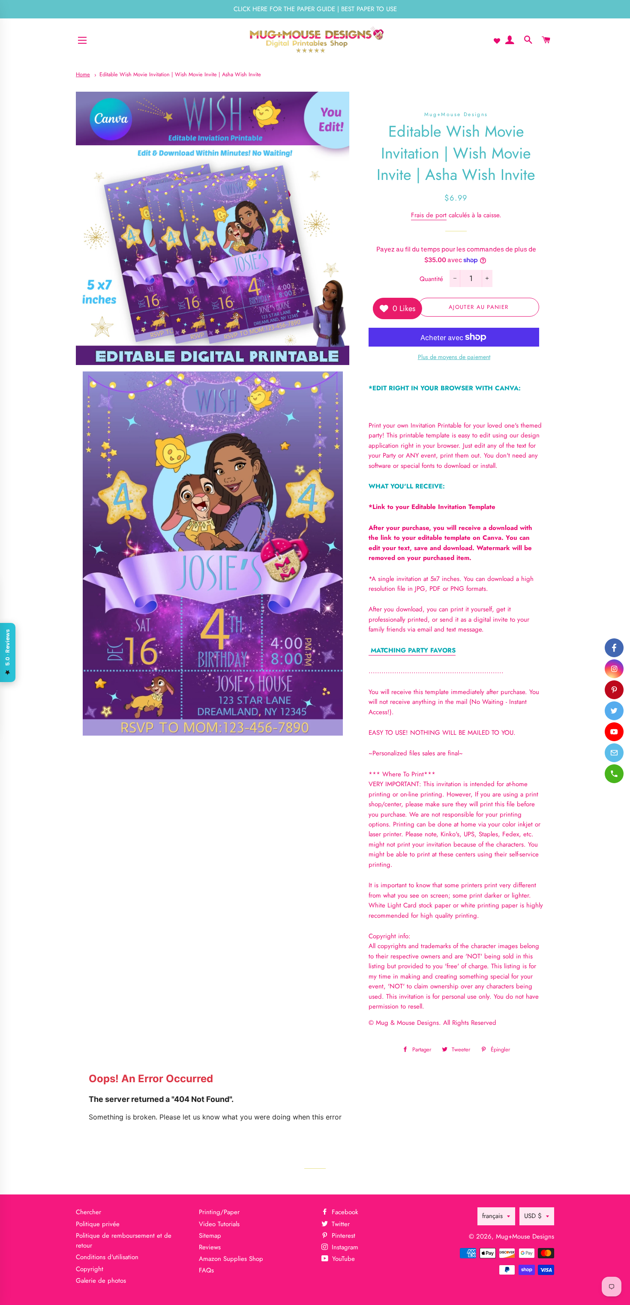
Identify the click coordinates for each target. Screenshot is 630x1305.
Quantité (431, 279)
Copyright (89, 1269)
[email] (614, 752)
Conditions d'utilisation (107, 1257)
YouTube (342, 1258)
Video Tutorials (219, 1224)
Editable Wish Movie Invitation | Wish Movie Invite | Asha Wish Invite (180, 74)
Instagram (344, 1247)
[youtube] (614, 731)
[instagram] (614, 668)
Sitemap (210, 1235)
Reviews (210, 1247)
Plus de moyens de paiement (454, 357)
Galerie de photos (101, 1280)
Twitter (340, 1224)
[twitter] (614, 710)
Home (83, 74)
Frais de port (429, 215)
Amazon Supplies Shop (231, 1258)
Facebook (344, 1212)
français (492, 1216)
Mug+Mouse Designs (525, 1236)
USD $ (533, 1216)
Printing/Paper (219, 1212)
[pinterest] (614, 689)
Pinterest (342, 1235)
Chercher (88, 1212)
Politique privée (98, 1224)
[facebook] (614, 647)
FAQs (206, 1270)
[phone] (614, 773)
